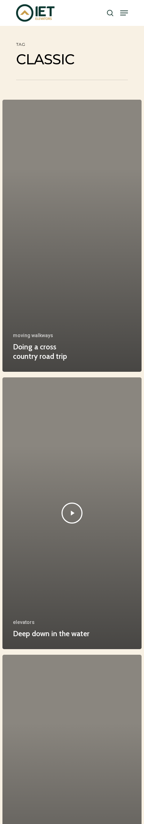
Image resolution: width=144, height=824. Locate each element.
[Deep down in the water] (72, 513)
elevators (24, 622)
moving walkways (33, 335)
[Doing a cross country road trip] (72, 235)
